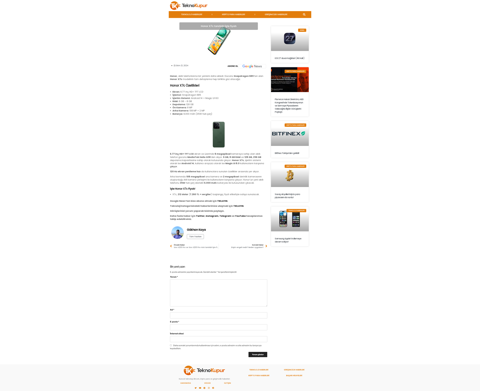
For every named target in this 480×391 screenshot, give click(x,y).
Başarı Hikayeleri (294, 375)
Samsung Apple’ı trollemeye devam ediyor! (288, 240)
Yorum (174, 277)
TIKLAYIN (222, 200)
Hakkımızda (185, 383)
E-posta (174, 322)
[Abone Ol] (252, 66)
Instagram (212, 215)
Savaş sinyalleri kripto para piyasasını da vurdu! (287, 196)
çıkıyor (173, 166)
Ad (172, 310)
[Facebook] (213, 388)
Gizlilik (207, 383)
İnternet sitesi (177, 333)
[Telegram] (204, 388)
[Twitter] (196, 388)
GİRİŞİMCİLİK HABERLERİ (276, 14)
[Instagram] (209, 388)
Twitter (200, 215)
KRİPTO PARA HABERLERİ (233, 14)
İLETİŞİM (227, 383)
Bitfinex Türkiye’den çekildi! (287, 153)
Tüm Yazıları (195, 236)
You (237, 215)
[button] (304, 14)
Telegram (225, 215)
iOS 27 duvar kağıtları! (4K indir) (289, 58)
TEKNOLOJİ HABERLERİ (191, 14)
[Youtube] (200, 388)
